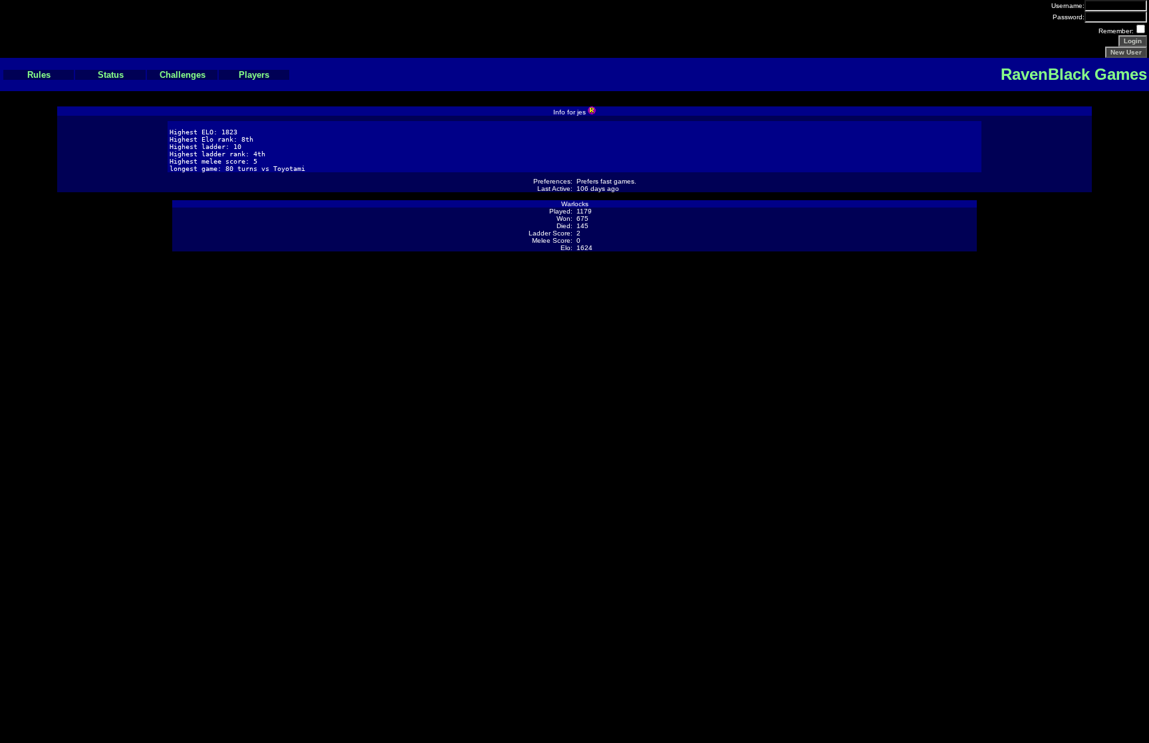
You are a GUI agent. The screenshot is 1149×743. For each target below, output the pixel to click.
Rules (39, 75)
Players (254, 75)
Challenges (182, 75)
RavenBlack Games (1074, 74)
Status (111, 75)
